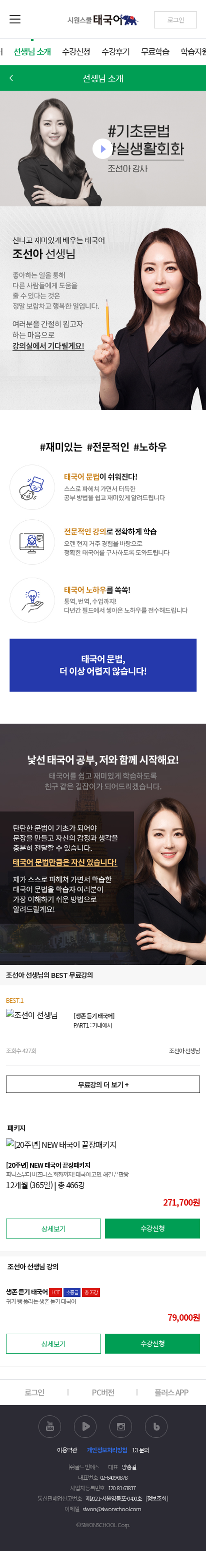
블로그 (156, 1426)
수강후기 (116, 51)
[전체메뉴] (16, 19)
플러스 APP (171, 1392)
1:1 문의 (140, 1450)
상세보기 (54, 1229)
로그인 (34, 1392)
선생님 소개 (32, 51)
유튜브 (49, 1426)
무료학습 (155, 51)
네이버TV (85, 1426)
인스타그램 (121, 1426)
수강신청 (76, 51)
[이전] (13, 78)
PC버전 (103, 1392)
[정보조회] (157, 1498)
